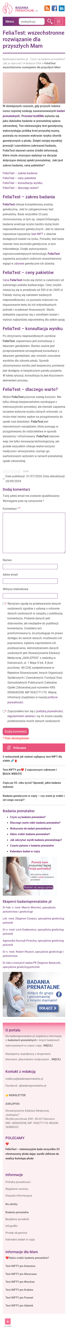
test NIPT (37, 234)
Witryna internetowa (15, 589)
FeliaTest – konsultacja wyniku (22, 183)
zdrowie (19, 263)
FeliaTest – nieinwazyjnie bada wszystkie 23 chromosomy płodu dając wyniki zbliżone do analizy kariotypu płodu (32, 1154)
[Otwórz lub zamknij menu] (59, 21)
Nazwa (7, 560)
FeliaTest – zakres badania (20, 173)
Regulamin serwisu (16, 1189)
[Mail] (24, 1079)
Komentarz (11, 508)
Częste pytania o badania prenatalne (32, 845)
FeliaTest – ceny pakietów (19, 178)
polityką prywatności (49, 711)
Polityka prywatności (18, 1182)
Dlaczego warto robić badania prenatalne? (35, 822)
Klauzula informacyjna (18, 1195)
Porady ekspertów (16, 1232)
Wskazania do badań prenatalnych (30, 828)
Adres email (10, 574)
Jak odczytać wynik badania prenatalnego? (36, 840)
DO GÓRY (8, 1326)
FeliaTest (9, 204)
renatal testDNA (33, 116)
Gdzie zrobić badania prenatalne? (30, 834)
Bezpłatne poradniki (17, 1219)
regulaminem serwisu (21, 716)
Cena (12, 280)
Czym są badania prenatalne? (28, 817)
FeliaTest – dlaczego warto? (21, 188)
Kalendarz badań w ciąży (25, 851)
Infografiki (11, 1226)
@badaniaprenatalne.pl (32, 1085)
